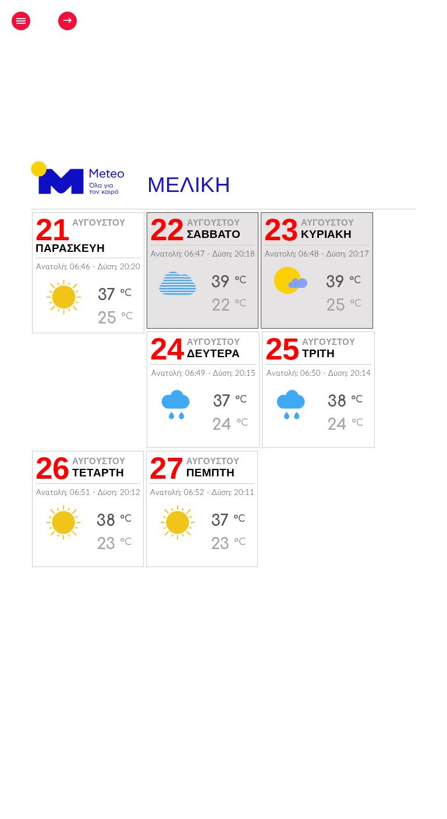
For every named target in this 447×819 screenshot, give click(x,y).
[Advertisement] (281, 56)
